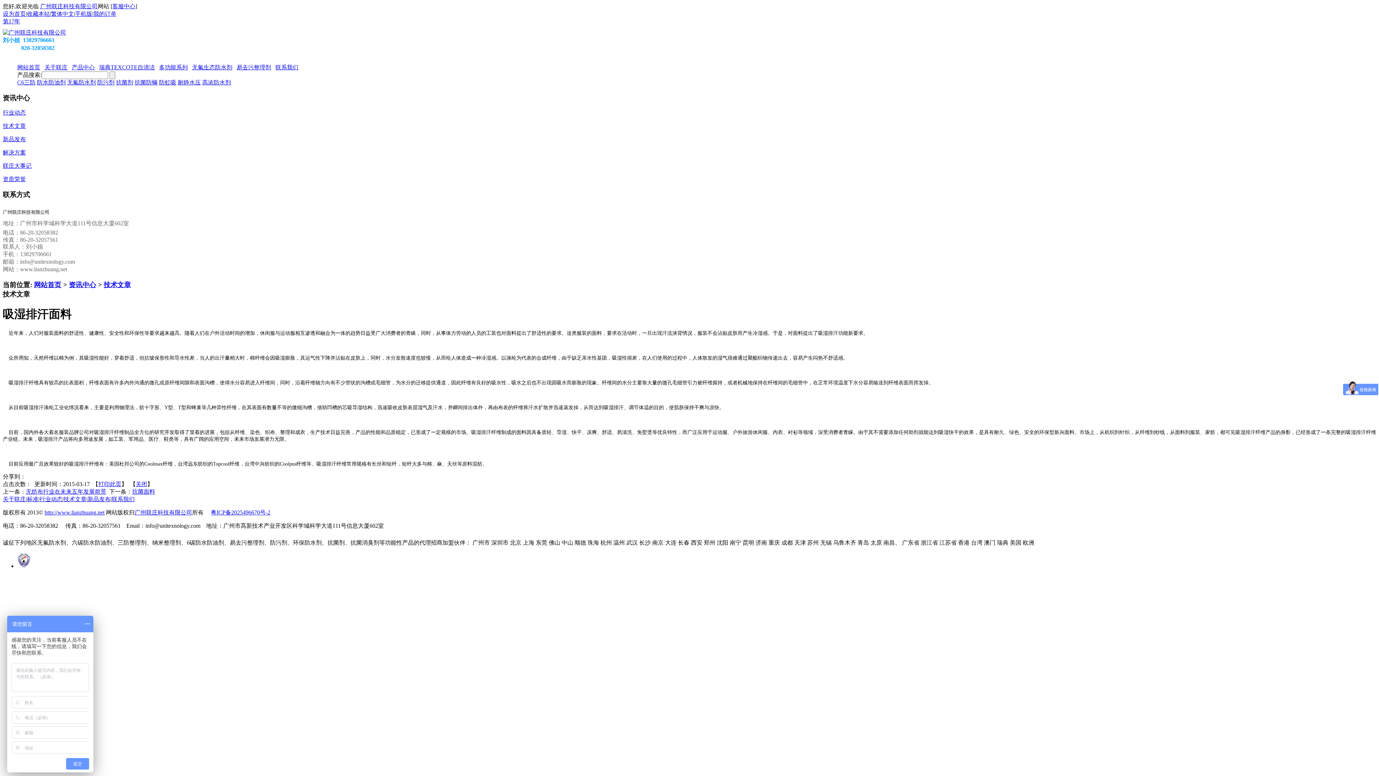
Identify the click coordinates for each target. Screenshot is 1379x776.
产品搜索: (29, 75)
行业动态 (51, 499)
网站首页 (47, 284)
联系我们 (123, 499)
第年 (11, 21)
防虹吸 (167, 82)
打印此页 (109, 484)
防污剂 (106, 82)
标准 (32, 499)
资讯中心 (82, 284)
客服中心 (123, 6)
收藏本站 (38, 14)
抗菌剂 (124, 82)
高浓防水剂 (216, 82)
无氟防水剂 (81, 82)
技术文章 (117, 284)
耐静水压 (189, 82)
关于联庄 (14, 499)
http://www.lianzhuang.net (75, 512)
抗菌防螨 (146, 82)
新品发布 (99, 499)
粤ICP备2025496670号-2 (240, 512)
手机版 (83, 14)
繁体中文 (62, 14)
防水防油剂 (51, 82)
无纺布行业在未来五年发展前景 (66, 492)
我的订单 (104, 14)
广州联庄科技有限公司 (69, 6)
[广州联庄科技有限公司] (34, 32)
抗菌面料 (143, 492)
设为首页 (14, 14)
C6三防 (26, 82)
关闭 (141, 484)
